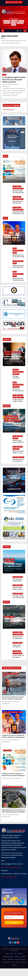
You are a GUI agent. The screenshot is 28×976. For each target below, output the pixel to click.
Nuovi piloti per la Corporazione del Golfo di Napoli (18, 280)
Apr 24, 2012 (7, 84)
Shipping (18, 420)
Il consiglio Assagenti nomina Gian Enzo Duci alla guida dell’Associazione (14, 79)
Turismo (4, 959)
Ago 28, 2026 (10, 624)
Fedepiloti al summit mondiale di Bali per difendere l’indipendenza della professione (14, 238)
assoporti (21, 21)
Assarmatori (7, 21)
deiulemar (6, 23)
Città (6, 170)
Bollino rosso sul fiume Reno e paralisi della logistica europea (13, 358)
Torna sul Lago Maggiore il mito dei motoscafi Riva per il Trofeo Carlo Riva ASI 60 (13, 622)
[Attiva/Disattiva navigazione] (17, 31)
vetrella (14, 25)
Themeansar (14, 950)
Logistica (7, 352)
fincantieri (14, 21)
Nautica (12, 616)
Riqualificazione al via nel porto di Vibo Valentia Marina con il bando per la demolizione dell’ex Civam (13, 812)
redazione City (17, 778)
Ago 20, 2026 (10, 569)
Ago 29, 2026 (10, 178)
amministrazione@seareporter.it (11, 867)
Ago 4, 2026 (9, 428)
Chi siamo (14, 965)
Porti (6, 233)
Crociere (7, 559)
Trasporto (7, 354)
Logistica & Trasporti (8, 956)
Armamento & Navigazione (11, 416)
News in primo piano (18, 188)
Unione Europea (6, 962)
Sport (13, 962)
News (4, 74)
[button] (21, 30)
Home (3, 38)
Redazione (23, 962)
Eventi (6, 616)
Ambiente (10, 959)
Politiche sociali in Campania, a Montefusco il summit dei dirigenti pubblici (12, 176)
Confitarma (20, 23)
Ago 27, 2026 (10, 361)
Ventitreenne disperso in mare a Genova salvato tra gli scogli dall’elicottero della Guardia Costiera (13, 700)
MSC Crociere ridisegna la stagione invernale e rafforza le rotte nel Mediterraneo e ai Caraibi (14, 567)
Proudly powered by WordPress (9, 949)
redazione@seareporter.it (9, 877)
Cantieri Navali (16, 651)
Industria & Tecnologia (20, 959)
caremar (13, 23)
